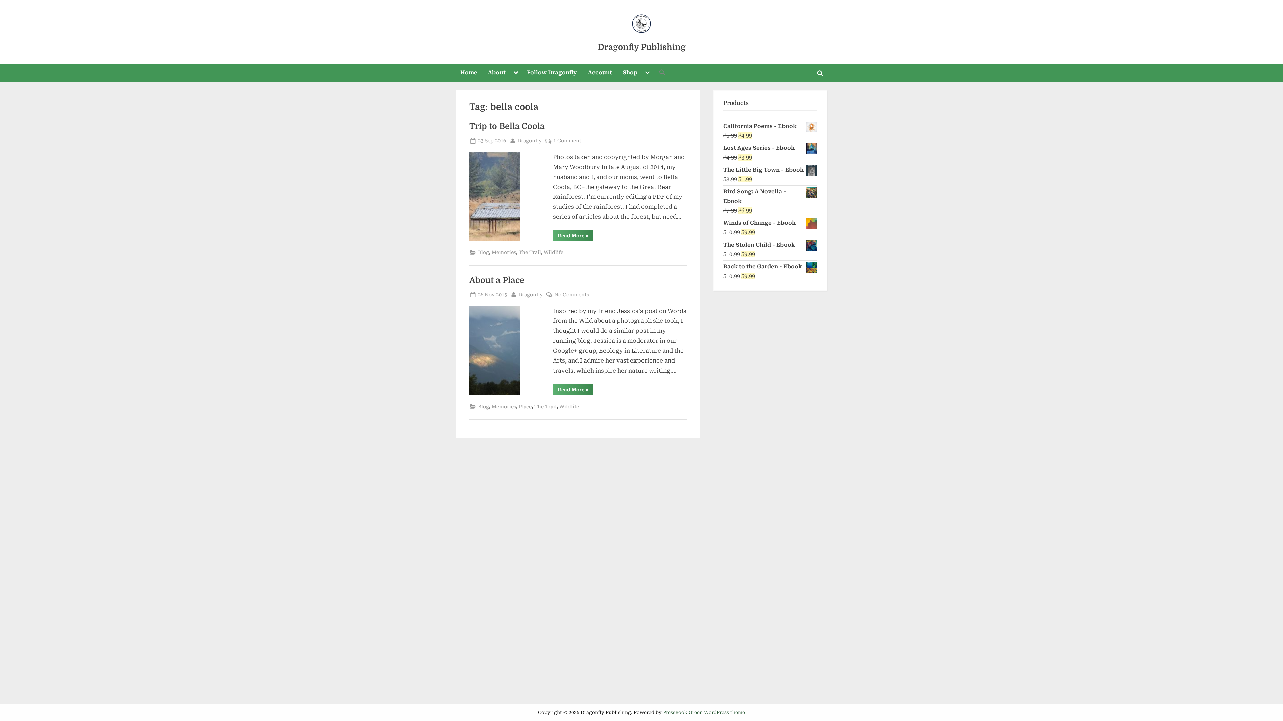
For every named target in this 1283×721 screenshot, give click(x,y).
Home (468, 72)
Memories (504, 252)
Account (600, 72)
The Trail (530, 252)
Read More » (575, 237)
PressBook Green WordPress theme (704, 712)
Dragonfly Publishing (642, 47)
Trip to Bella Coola (507, 126)
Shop (630, 72)
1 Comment (567, 141)
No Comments (571, 295)
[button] (662, 73)
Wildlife (553, 252)
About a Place (496, 280)
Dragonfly (529, 141)
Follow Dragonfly (552, 72)
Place (525, 407)
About (497, 72)
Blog (483, 252)
